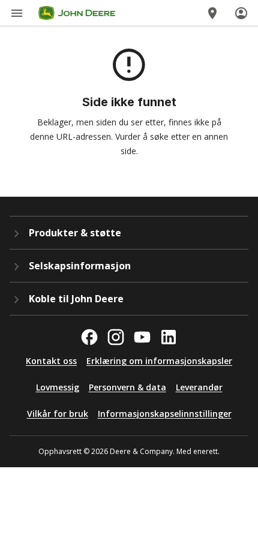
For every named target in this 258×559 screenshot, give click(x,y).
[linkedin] (169, 337)
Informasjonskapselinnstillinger (165, 413)
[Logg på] (241, 13)
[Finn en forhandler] (212, 13)
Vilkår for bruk (57, 413)
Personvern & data (127, 387)
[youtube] (142, 337)
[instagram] (116, 337)
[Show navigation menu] (17, 13)
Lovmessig (57, 387)
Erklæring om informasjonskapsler (159, 360)
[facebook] (89, 337)
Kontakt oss (51, 360)
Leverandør (199, 387)
